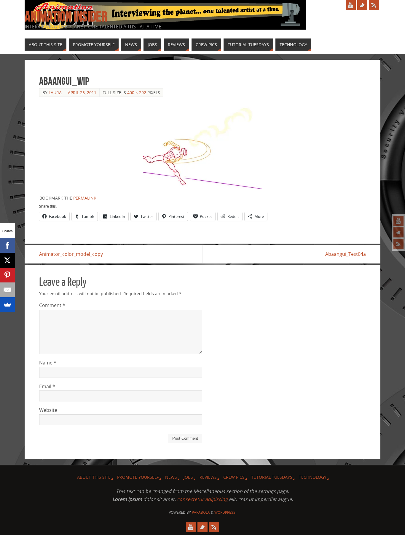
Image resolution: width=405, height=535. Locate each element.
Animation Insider (66, 16)
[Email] (7, 289)
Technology (312, 477)
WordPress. (225, 512)
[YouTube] (398, 221)
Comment (52, 305)
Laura (55, 92)
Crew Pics (234, 477)
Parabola (201, 512)
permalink (84, 198)
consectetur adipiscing (202, 499)
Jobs (188, 477)
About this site (94, 477)
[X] (7, 260)
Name (47, 362)
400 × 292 (136, 92)
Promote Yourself (138, 477)
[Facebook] (7, 245)
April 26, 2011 (82, 92)
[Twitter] (398, 232)
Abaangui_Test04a (345, 254)
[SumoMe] (7, 304)
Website (48, 410)
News (171, 477)
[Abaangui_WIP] (202, 146)
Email (47, 386)
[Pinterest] (7, 275)
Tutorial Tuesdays (271, 477)
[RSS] (398, 244)
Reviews (208, 477)
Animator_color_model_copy (71, 254)
